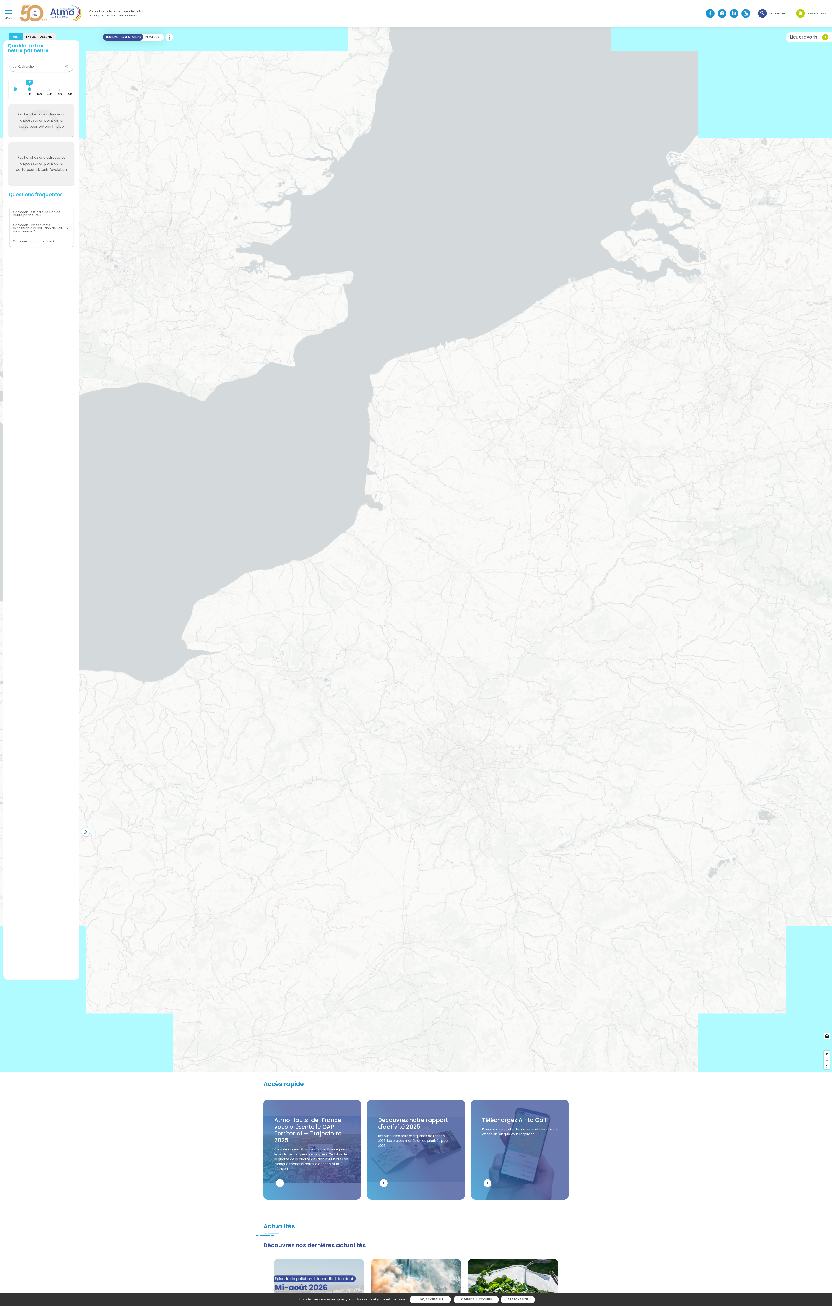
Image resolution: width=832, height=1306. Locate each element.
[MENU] (8, 10)
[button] (771, 13)
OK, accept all (431, 1299)
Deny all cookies (477, 1299)
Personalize (518, 1299)
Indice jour (153, 37)
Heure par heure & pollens (123, 37)
